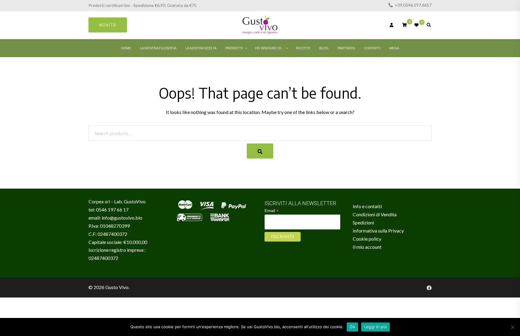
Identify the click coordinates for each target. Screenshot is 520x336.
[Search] (260, 151)
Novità (107, 25)
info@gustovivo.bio (122, 217)
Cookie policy (367, 239)
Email (272, 211)
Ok (352, 326)
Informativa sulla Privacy (378, 230)
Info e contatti (367, 206)
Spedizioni (363, 222)
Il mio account (367, 247)
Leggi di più (375, 326)
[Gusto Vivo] (260, 24)
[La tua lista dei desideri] (416, 25)
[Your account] (392, 25)
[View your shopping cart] (404, 24)
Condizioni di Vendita (375, 214)
